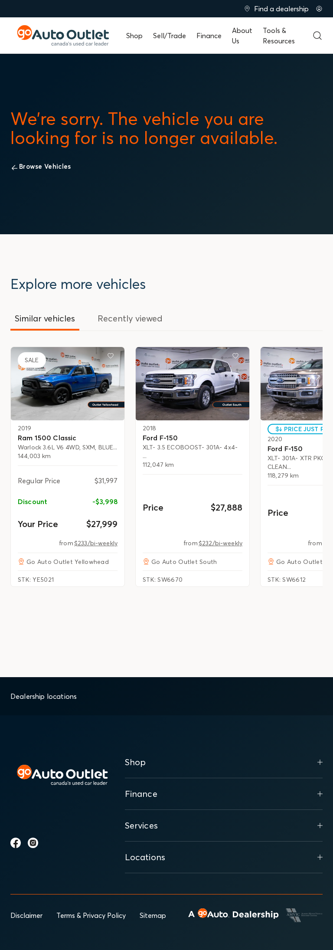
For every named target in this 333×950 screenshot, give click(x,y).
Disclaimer (26, 915)
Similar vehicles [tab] (45, 318)
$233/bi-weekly (96, 543)
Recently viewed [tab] (130, 318)
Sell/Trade (169, 35)
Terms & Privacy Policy (91, 915)
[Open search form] (317, 35)
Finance (209, 35)
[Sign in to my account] (319, 8)
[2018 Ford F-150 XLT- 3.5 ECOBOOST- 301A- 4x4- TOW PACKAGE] (192, 383)
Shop (134, 35)
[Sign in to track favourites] (112, 357)
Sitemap (153, 915)
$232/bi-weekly (220, 543)
